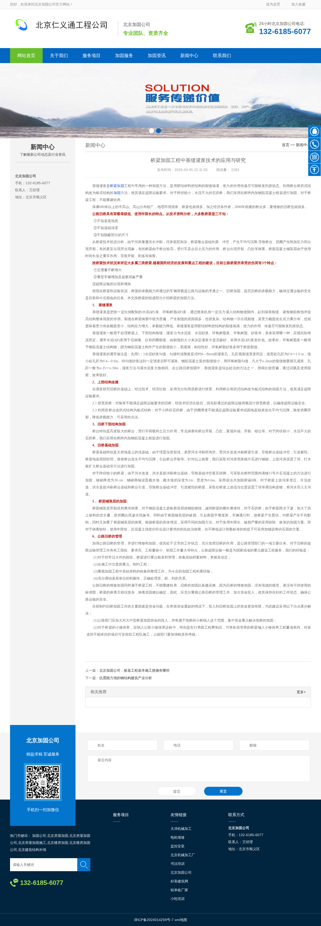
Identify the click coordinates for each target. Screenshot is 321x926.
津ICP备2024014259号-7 (154, 920)
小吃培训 (178, 899)
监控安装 (178, 846)
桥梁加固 (117, 186)
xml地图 (181, 920)
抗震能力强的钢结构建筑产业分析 (125, 678)
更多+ (301, 692)
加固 (117, 193)
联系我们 (222, 55)
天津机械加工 (181, 829)
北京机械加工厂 (183, 855)
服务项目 (92, 55)
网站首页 (26, 55)
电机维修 (178, 837)
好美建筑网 (179, 881)
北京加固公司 (42, 740)
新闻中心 (189, 55)
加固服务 (124, 55)
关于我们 (59, 55)
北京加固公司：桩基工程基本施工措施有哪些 (134, 670)
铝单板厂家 (179, 890)
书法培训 (178, 864)
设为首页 (273, 4)
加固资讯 (157, 55)
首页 (285, 145)
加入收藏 (298, 4)
